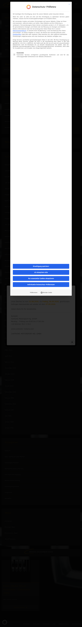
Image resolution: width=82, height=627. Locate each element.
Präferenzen (33, 292)
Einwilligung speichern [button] (41, 266)
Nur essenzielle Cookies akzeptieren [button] (41, 278)
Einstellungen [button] (17, 34)
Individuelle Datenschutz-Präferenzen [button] (41, 284)
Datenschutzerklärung (19, 30)
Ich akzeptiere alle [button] (41, 272)
